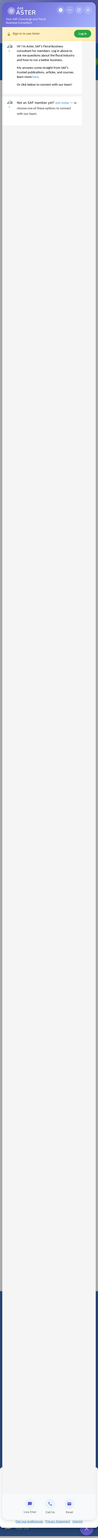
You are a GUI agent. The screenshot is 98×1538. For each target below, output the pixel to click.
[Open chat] (86, 1528)
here (35, 77)
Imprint (77, 1521)
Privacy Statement (57, 1521)
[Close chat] (88, 10)
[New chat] (79, 10)
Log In (83, 33)
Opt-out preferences (29, 1521)
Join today (62, 103)
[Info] (61, 10)
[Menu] (70, 10)
